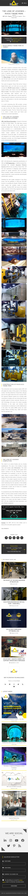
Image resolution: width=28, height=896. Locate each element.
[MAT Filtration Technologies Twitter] (18, 684)
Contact (3, 522)
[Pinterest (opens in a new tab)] (14, 845)
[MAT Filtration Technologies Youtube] (14, 686)
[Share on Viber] (17, 537)
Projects (10, 16)
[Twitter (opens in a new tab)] (8, 845)
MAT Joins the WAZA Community (14, 786)
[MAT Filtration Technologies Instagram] (14, 684)
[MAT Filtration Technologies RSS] (22, 684)
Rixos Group (7, 77)
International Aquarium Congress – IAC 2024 (14, 719)
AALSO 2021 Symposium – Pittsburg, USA (14, 630)
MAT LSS (5, 16)
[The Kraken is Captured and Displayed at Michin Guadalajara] (14, 756)
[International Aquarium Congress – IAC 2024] (14, 705)
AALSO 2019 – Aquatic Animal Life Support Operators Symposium (14, 659)
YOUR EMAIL (7, 867)
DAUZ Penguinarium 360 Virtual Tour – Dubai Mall (14, 602)
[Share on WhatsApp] (21, 537)
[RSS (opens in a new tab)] (19, 845)
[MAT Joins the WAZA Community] (14, 778)
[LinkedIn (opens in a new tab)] (5, 840)
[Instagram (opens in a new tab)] (10, 840)
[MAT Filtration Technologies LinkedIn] (5, 684)
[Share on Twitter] (10, 537)
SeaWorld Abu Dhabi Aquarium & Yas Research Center (14, 742)
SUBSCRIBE (14, 885)
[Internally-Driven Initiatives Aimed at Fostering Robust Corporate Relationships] (14, 803)
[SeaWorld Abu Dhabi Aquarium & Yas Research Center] (14, 732)
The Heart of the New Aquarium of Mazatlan (14, 581)
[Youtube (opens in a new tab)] (16, 840)
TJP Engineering (10, 163)
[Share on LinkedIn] (14, 537)
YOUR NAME (7, 861)
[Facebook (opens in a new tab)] (22, 840)
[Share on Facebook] (6, 537)
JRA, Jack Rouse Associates (8, 121)
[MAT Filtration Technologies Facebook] (9, 684)
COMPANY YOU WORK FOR (11, 874)
